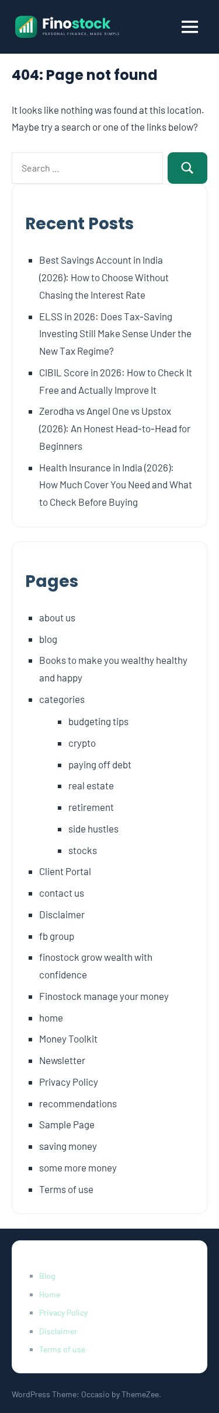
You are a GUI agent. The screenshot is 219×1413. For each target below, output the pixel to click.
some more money (78, 1167)
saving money (68, 1146)
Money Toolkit (68, 1038)
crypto (82, 743)
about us (57, 617)
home (51, 1017)
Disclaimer (62, 914)
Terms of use (66, 1189)
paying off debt (99, 764)
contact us (61, 892)
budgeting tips (98, 721)
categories (62, 699)
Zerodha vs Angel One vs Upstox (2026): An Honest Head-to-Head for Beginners (114, 428)
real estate (91, 785)
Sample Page (67, 1124)
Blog (47, 1276)
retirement (91, 807)
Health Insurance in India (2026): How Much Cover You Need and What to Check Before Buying (115, 484)
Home (49, 1294)
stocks (82, 850)
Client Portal (65, 871)
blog (48, 639)
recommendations (78, 1103)
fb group (56, 936)
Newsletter (62, 1060)
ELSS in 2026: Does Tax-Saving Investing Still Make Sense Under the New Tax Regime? (115, 333)
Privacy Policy (68, 1081)
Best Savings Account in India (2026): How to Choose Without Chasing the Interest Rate (104, 277)
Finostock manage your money (104, 996)
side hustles (93, 828)
